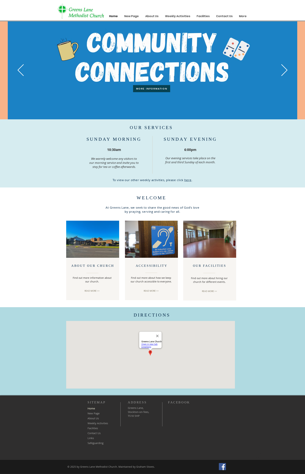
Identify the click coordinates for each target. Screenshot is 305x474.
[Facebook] (222, 466)
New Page (94, 413)
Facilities (93, 428)
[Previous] (21, 70)
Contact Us (94, 433)
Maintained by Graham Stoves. (136, 466)
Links (91, 438)
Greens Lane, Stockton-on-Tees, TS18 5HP (138, 412)
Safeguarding (95, 443)
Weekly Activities (98, 423)
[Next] (284, 70)
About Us (93, 418)
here (187, 180)
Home (91, 408)
